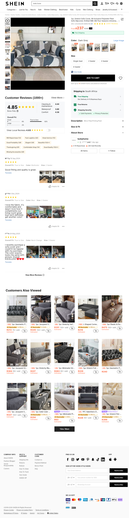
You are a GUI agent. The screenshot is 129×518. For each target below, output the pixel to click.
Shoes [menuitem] (98, 10)
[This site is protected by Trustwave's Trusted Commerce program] (68, 508)
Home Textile (15, 15)
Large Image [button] (119, 40)
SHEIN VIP (23, 478)
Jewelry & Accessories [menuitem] (111, 10)
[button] (117, 3)
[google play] (115, 460)
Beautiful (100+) (44, 142)
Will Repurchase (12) (14, 138)
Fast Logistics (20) (31, 138)
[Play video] (38, 54)
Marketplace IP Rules (11, 513)
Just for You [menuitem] (23, 10)
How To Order (24, 469)
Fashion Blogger (9, 461)
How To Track (24, 472)
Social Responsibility (8, 465)
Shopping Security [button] (84, 110)
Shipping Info (23, 460)
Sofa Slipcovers (53, 15)
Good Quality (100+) (51, 147)
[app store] (110, 460)
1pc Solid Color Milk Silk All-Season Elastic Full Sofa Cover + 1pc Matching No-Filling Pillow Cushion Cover (41, 412)
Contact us (38, 460)
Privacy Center (9, 510)
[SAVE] (120, 78)
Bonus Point (39, 466)
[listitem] (17, 315)
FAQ (36, 469)
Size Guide (23, 475)
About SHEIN (8, 458)
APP (110, 454)
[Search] (95, 3)
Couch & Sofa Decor (28, 15)
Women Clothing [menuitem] (50, 10)
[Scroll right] (122, 9)
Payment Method (40, 463)
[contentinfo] (97, 501)
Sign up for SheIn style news (78, 466)
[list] (86, 459)
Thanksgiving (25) (13, 147)
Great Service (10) (48, 138)
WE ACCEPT (70, 495)
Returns (22, 463)
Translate (8, 173)
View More (64, 429)
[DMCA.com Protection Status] (73, 508)
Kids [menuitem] (71, 10)
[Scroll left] (119, 9)
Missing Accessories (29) (15, 152)
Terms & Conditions (42, 510)
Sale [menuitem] (39, 10)
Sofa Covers (41, 15)
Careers (6, 469)
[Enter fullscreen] (63, 88)
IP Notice (24, 513)
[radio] (74, 47)
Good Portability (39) (14, 142)
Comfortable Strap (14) (32, 147)
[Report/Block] (63, 186)
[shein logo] (15, 3)
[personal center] (101, 3)
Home (7, 15)
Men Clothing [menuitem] (88, 10)
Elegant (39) (29, 142)
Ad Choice (40, 513)
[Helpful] (49, 186)
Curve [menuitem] (78, 10)
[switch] (48, 130)
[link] (107, 3)
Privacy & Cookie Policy (25, 510)
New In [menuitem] (33, 10)
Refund (21, 466)
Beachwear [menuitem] (63, 10)
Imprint (32, 513)
